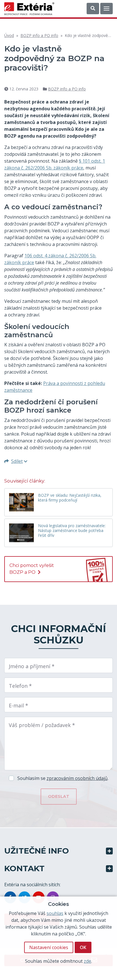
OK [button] (83, 947)
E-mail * (18, 705)
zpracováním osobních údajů (77, 778)
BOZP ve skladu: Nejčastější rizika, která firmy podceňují (69, 498)
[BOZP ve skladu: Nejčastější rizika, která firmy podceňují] (21, 502)
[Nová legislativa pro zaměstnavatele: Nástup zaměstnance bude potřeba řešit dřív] (21, 532)
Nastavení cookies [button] (48, 947)
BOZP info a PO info (39, 35)
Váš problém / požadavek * (42, 725)
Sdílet (17, 461)
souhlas (55, 913)
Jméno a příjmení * (32, 666)
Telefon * (20, 685)
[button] (93, 8)
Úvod (9, 35)
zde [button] (87, 961)
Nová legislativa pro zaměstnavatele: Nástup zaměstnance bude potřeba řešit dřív (72, 530)
